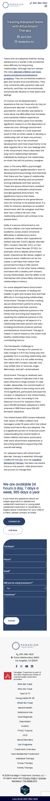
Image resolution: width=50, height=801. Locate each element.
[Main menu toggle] (45, 6)
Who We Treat (25, 689)
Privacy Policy (30, 778)
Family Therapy (25, 767)
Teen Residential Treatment (25, 753)
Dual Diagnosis (25, 716)
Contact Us (14, 521)
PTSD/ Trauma (25, 730)
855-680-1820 (39, 3)
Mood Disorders (25, 739)
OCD (25, 735)
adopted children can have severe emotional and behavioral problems (22, 75)
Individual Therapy (25, 758)
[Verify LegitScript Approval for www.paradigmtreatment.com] (25, 790)
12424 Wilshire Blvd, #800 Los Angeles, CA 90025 (26, 659)
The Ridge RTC (30, 781)
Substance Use (25, 712)
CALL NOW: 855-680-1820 (25, 798)
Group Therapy (25, 763)
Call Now (12, 530)
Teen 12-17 (25, 693)
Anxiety (25, 726)
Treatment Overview (25, 749)
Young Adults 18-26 (25, 698)
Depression (25, 721)
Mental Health (25, 707)
